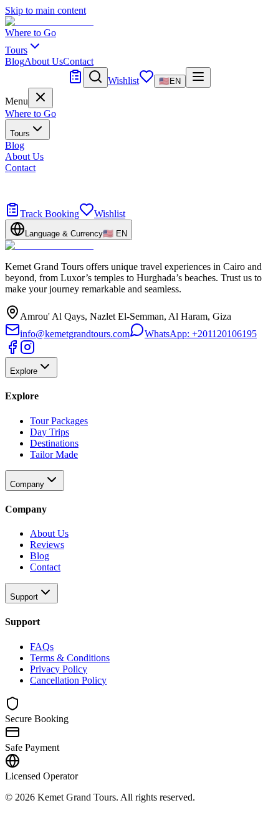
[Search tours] (95, 77)
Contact (78, 61)
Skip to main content (45, 10)
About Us (43, 61)
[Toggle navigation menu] (198, 77)
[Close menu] (40, 98)
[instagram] (27, 351)
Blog (14, 61)
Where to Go (30, 32)
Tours (20, 133)
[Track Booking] (75, 80)
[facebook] (12, 351)
